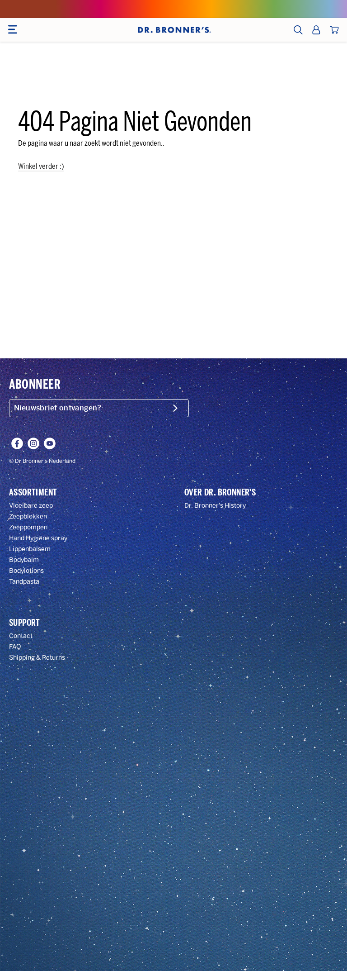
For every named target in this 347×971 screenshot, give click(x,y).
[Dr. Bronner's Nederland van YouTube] (50, 443)
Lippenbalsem (30, 549)
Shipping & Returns (37, 658)
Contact (21, 636)
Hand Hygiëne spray (38, 538)
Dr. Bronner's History (215, 505)
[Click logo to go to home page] (173, 30)
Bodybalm (24, 560)
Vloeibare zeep (31, 505)
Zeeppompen (28, 527)
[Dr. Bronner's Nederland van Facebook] (17, 443)
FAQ (15, 647)
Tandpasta (24, 581)
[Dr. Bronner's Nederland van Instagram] (33, 443)
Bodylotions (26, 571)
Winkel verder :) (41, 166)
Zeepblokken (28, 516)
